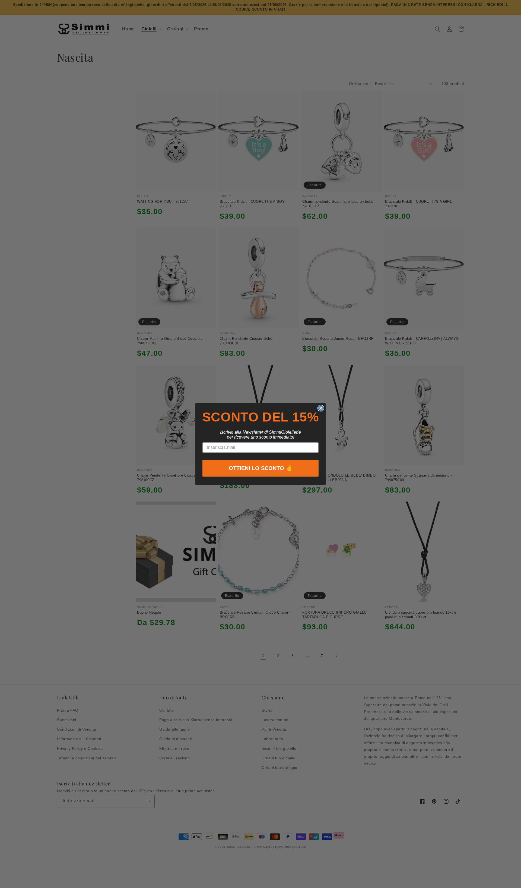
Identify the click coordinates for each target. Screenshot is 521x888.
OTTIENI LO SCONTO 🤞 (261, 468)
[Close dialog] (320, 408)
